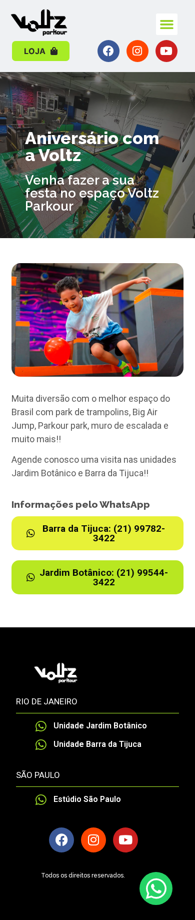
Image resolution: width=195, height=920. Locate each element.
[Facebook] (109, 51)
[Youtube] (167, 51)
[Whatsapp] (156, 888)
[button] (167, 25)
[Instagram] (137, 51)
